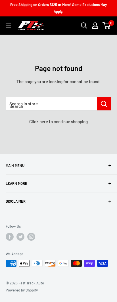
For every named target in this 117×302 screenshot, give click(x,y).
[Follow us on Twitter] (20, 237)
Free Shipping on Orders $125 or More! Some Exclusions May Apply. (58, 8)
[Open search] (84, 25)
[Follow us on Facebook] (10, 237)
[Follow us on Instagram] (31, 237)
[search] (51, 103)
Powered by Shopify (22, 290)
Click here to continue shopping (58, 121)
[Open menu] (8, 26)
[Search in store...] (104, 103)
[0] (106, 25)
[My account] (95, 25)
